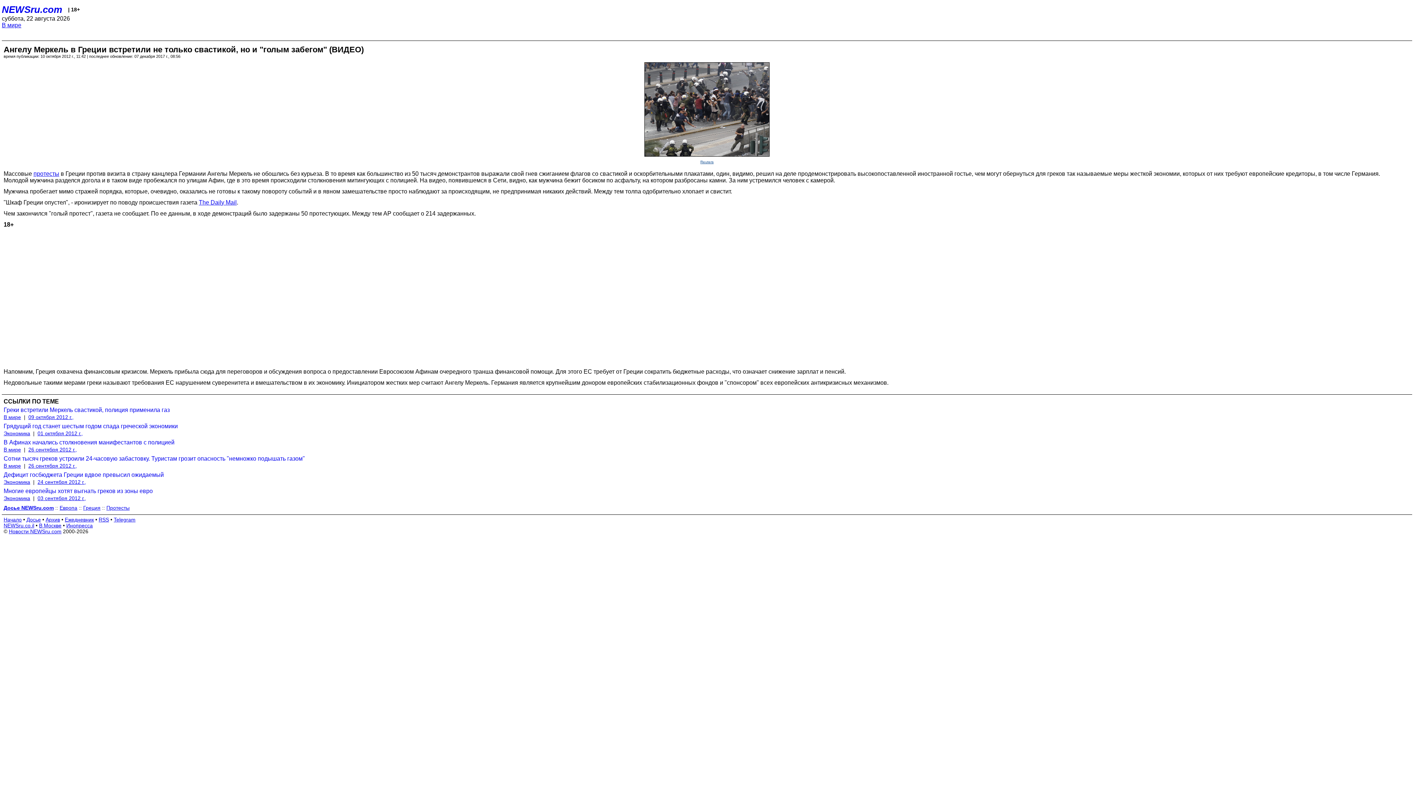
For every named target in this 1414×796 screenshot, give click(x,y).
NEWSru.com (32, 9)
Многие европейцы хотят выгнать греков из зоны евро (78, 491)
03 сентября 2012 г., (62, 498)
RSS (104, 520)
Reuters (707, 162)
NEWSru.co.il (19, 525)
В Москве (50, 525)
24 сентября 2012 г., (62, 482)
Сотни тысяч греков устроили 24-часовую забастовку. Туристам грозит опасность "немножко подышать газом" (154, 458)
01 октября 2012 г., (60, 433)
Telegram (125, 520)
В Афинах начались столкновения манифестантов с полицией (89, 442)
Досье (34, 520)
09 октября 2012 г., (51, 417)
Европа (68, 508)
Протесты (118, 508)
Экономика (17, 433)
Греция (92, 508)
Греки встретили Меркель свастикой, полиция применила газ (87, 410)
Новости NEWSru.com (35, 531)
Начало (13, 520)
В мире (11, 25)
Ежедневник (79, 520)
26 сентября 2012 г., (52, 450)
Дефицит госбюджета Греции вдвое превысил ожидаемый (84, 475)
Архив (53, 520)
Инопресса (79, 525)
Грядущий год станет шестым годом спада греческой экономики (91, 426)
